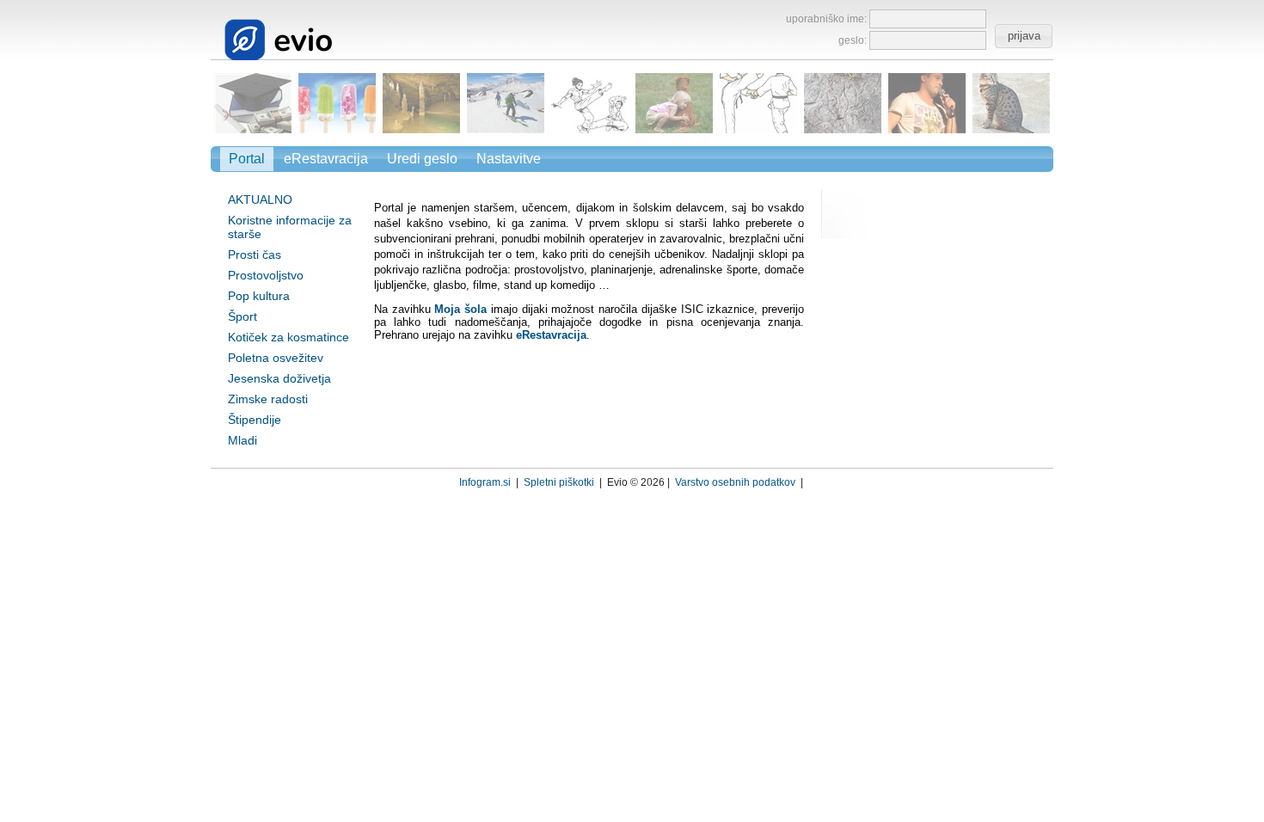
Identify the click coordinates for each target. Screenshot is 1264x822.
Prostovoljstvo (266, 275)
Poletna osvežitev (275, 358)
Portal (247, 158)
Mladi (242, 440)
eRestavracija (326, 158)
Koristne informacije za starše (290, 227)
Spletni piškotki (559, 482)
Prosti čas (254, 254)
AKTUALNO (260, 199)
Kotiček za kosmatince (288, 337)
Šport (242, 316)
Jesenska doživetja (279, 378)
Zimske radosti (268, 399)
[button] (1023, 36)
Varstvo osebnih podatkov (735, 482)
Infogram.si (485, 482)
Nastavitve (508, 158)
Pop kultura (259, 296)
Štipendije (254, 419)
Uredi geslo (422, 158)
